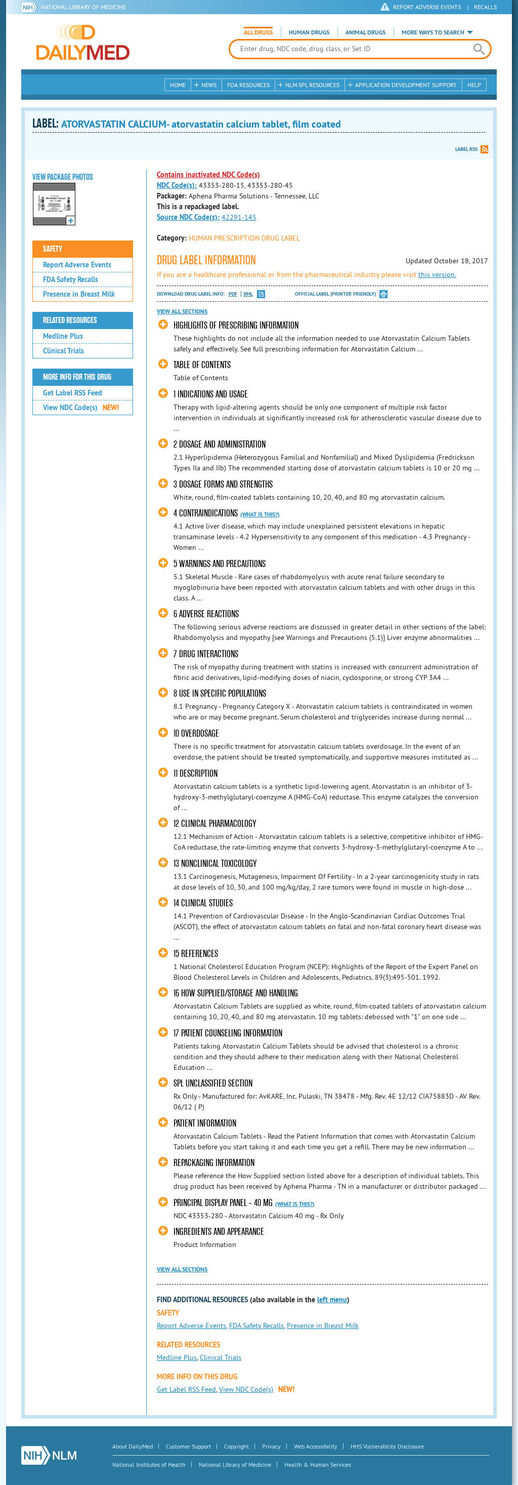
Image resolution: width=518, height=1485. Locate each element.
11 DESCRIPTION (196, 773)
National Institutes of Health (149, 1464)
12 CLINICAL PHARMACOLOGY (215, 823)
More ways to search (433, 32)
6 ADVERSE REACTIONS (206, 614)
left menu (332, 1299)
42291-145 (239, 217)
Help (474, 85)
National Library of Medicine (83, 7)
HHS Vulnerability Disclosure (387, 1446)
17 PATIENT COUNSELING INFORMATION (228, 1033)
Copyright (236, 1446)
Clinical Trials (63, 350)
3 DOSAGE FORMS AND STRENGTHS (223, 484)
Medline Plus (63, 336)
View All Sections (182, 311)
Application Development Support (406, 85)
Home (178, 85)
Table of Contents (202, 365)
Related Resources (70, 320)
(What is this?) (260, 514)
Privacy (271, 1446)
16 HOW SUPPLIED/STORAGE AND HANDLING (236, 993)
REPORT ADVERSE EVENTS (427, 7)
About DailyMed (132, 1446)
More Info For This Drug (77, 377)
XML (248, 294)
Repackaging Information (214, 1163)
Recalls (485, 7)
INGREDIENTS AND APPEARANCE (219, 1231)
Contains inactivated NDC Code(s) (208, 174)
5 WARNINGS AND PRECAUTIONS (220, 564)
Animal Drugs (365, 32)
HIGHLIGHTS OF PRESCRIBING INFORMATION (236, 325)
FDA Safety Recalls (70, 279)
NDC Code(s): (177, 185)
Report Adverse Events (77, 264)
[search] (478, 49)
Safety (52, 249)
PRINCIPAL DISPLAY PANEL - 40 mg (223, 1203)
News (209, 85)
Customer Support (188, 1446)
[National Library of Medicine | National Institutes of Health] (48, 1455)
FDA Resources (248, 85)
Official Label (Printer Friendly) (335, 294)
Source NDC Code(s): (188, 217)
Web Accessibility (315, 1446)
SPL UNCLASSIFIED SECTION (213, 1083)
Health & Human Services (317, 1464)
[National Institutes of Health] (31, 7)
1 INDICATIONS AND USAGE (211, 394)
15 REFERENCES (196, 953)
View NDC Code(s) (81, 407)
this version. (437, 274)
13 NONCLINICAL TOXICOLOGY (215, 863)
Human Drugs (309, 32)
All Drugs (258, 32)
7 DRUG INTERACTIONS (206, 654)
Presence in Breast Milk (79, 294)
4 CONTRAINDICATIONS (206, 513)
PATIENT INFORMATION (205, 1123)
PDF (233, 294)
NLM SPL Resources (312, 85)
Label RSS (466, 149)
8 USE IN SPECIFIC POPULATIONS (220, 693)
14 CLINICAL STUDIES (203, 903)
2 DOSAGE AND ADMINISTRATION (220, 444)
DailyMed (83, 42)
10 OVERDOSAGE (196, 733)
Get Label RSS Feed (72, 392)
